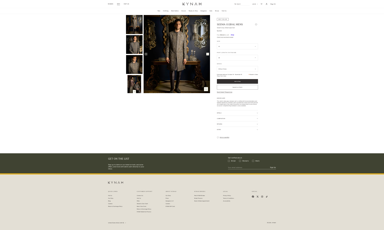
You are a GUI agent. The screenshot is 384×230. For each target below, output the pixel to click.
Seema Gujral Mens (230, 24)
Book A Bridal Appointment (201, 201)
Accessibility (226, 201)
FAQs (138, 201)
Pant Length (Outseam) (226, 52)
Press (167, 198)
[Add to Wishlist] (256, 24)
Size (218, 41)
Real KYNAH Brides (199, 195)
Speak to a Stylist (237, 87)
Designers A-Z (170, 201)
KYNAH (274, 222)
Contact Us (140, 195)
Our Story (110, 198)
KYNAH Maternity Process (144, 211)
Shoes (219, 63)
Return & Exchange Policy (115, 206)
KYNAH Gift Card (170, 206)
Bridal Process (198, 198)
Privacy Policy (227, 195)
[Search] (235, 4)
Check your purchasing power (225, 37)
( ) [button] (273, 5)
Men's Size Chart (141, 206)
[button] (118, 4)
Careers (110, 203)
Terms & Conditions (228, 198)
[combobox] (243, 4)
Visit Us (110, 195)
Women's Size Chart (142, 203)
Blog (109, 201)
